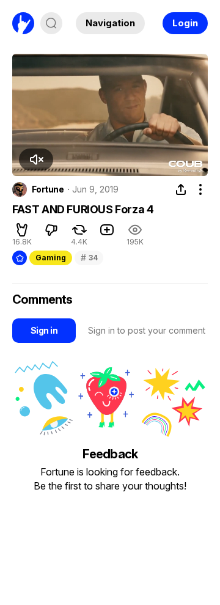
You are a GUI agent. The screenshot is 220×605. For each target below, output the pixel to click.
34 (89, 257)
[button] (36, 159)
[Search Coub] (51, 23)
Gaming (50, 257)
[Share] (181, 189)
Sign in (44, 330)
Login (185, 23)
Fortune (48, 189)
